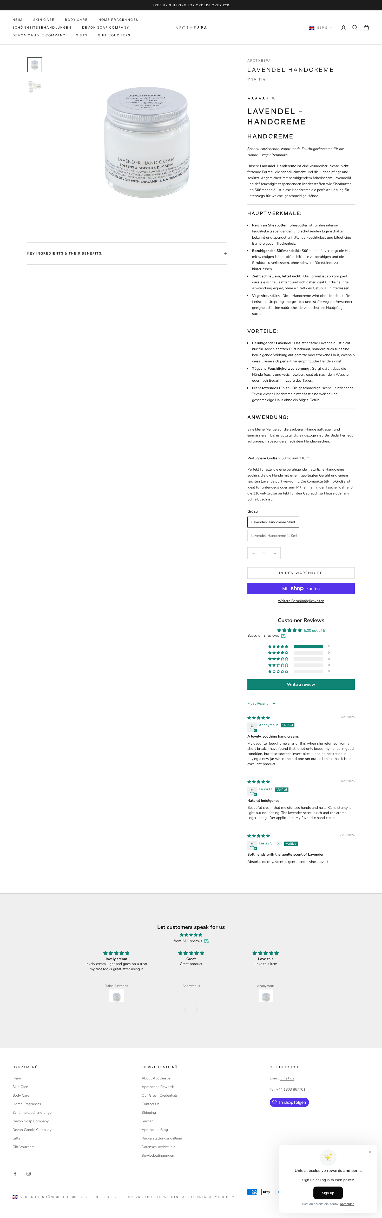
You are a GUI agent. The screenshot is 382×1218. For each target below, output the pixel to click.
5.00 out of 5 (314, 630)
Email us (287, 1078)
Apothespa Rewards (158, 1086)
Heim (17, 20)
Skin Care (44, 20)
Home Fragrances (118, 20)
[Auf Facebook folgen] (15, 1173)
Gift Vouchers (114, 35)
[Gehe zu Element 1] (34, 64)
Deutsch (103, 1197)
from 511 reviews (188, 941)
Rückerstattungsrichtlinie (162, 1138)
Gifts (82, 35)
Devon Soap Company (105, 27)
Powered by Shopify (214, 1197)
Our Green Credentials (160, 1095)
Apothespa (259, 60)
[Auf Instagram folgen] (28, 1173)
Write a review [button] (301, 684)
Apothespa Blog (155, 1129)
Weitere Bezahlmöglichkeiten (301, 600)
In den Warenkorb (301, 573)
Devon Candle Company (38, 35)
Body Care (76, 20)
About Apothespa (156, 1078)
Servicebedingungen (158, 1155)
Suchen (148, 1121)
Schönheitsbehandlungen (42, 27)
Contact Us (151, 1104)
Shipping (149, 1112)
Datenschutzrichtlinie (158, 1146)
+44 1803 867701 (290, 1089)
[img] (258, 717)
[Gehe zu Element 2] (34, 86)
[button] (278, 647)
